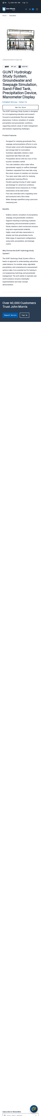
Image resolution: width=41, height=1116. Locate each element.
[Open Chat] (34, 1109)
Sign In (25, 3)
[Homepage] (9, 9)
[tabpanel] (20, 295)
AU (5, 3)
